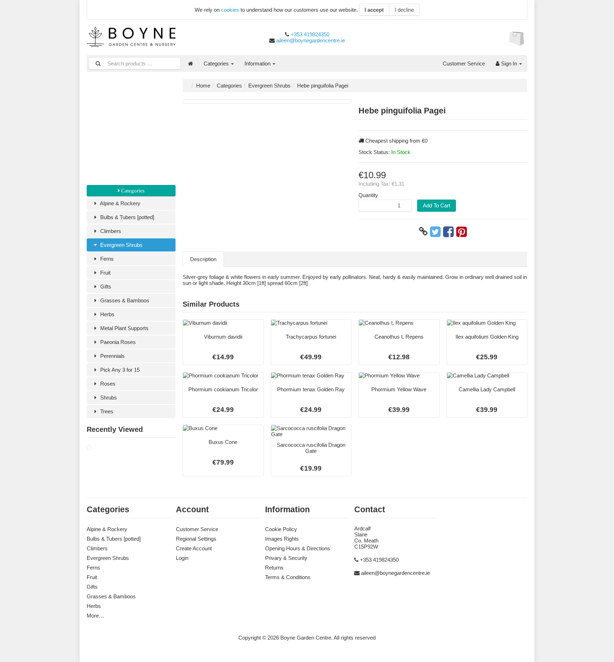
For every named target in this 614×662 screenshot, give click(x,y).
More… (95, 616)
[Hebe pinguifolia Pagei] (89, 448)
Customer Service (464, 63)
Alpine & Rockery (119, 203)
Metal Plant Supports (124, 328)
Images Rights (282, 539)
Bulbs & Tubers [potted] (126, 217)
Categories (217, 63)
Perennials (112, 356)
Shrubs (108, 397)
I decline (404, 10)
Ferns (106, 259)
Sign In (509, 63)
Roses (107, 384)
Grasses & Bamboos (124, 300)
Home (203, 86)
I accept (374, 10)
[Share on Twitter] (435, 231)
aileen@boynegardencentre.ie (310, 40)
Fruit (105, 273)
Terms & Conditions (288, 577)
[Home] (190, 63)
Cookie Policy (281, 529)
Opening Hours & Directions (297, 548)
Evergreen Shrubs (120, 245)
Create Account (194, 548)
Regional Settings (196, 539)
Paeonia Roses (117, 342)
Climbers (110, 231)
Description (203, 259)
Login (182, 558)
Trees (106, 411)
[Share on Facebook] (448, 231)
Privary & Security (286, 558)
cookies (230, 10)
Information (258, 63)
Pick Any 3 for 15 (119, 370)
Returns (274, 568)
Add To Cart (436, 205)
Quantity (368, 195)
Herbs (106, 314)
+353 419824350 (310, 34)
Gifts (105, 287)
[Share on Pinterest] (461, 231)
